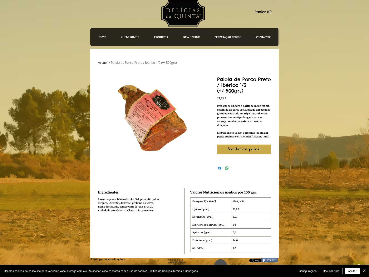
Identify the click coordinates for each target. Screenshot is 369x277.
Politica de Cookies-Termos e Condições (173, 271)
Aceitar (352, 271)
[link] (266, 12)
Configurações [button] (308, 271)
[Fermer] (364, 271)
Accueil (103, 62)
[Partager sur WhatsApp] (227, 168)
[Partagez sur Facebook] (219, 168)
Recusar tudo (331, 271)
